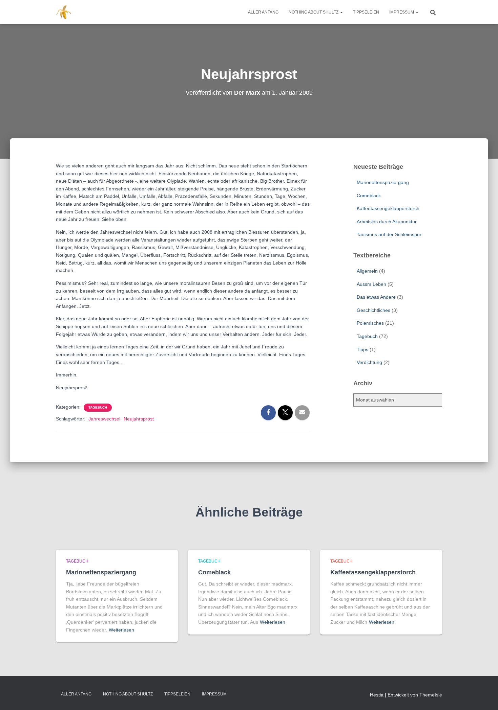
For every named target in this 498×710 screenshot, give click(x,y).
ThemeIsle (430, 694)
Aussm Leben (371, 284)
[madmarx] (64, 12)
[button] (341, 12)
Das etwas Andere (376, 297)
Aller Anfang (263, 12)
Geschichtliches (373, 310)
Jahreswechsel (104, 418)
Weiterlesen (121, 630)
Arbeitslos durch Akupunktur (387, 221)
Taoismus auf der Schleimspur (389, 234)
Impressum (402, 12)
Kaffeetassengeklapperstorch (388, 208)
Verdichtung (369, 362)
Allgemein (367, 271)
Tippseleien (366, 12)
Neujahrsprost (139, 418)
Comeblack (369, 195)
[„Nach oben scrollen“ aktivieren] (484, 696)
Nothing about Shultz (314, 12)
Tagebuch (97, 407)
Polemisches (370, 323)
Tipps (362, 349)
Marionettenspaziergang (383, 182)
